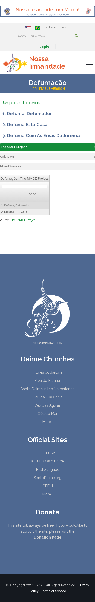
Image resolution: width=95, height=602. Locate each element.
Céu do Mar (47, 413)
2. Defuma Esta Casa (25, 124)
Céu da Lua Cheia (47, 397)
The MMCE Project (23, 220)
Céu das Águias (47, 405)
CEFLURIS (47, 453)
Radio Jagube (47, 469)
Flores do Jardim (47, 372)
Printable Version (49, 88)
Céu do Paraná (47, 380)
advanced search (58, 27)
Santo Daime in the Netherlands (47, 389)
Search (76, 35)
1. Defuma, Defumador (27, 113)
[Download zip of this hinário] (42, 194)
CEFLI (47, 486)
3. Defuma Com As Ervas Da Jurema (41, 135)
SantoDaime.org (47, 478)
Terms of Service (53, 591)
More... (47, 422)
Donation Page (48, 537)
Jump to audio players (21, 103)
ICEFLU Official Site (47, 461)
